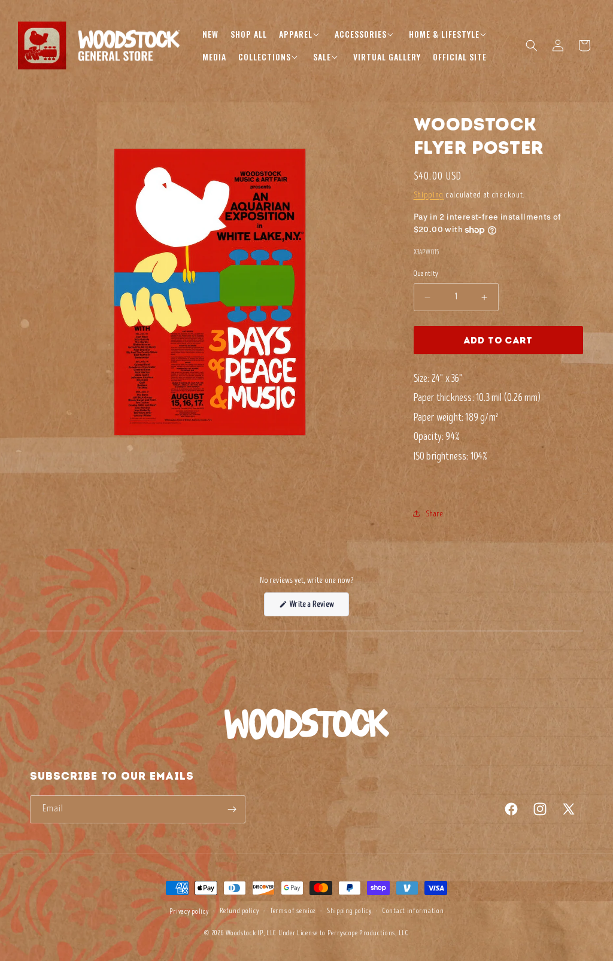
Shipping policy (349, 911)
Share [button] (435, 514)
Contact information (413, 911)
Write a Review (319, 607)
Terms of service (292, 911)
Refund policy (239, 911)
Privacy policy (189, 911)
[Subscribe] (232, 809)
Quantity (426, 273)
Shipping (429, 195)
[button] (301, 34)
